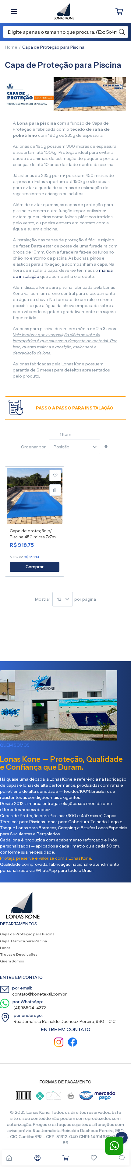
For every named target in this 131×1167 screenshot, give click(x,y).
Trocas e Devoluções (18, 954)
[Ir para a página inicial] (9, 1158)
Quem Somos (12, 961)
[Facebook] (72, 1043)
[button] (55, 475)
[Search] (122, 32)
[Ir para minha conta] (37, 1158)
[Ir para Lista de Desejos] (94, 1158)
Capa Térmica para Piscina (23, 941)
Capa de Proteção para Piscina (27, 934)
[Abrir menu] (15, 11)
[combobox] (65, 32)
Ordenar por (33, 447)
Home (11, 47)
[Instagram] (58, 1043)
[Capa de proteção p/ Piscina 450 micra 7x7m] (34, 497)
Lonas (5, 947)
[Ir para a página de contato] (122, 1158)
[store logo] (61, 11)
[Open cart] (65, 1158)
